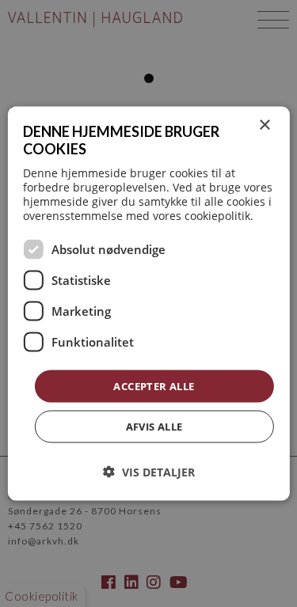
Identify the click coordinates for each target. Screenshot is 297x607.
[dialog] (148, 303)
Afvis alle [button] (154, 426)
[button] (149, 472)
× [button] (264, 125)
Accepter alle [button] (153, 385)
